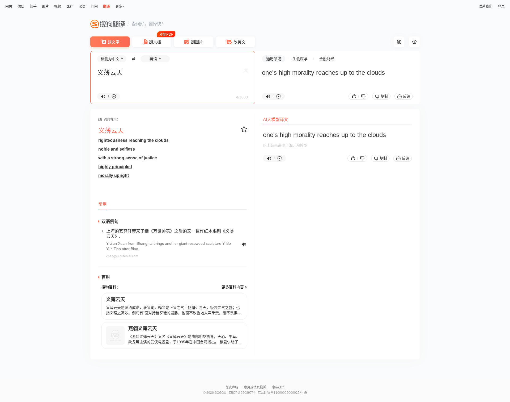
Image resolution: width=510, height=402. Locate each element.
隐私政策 (278, 387)
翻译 (106, 6)
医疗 (69, 6)
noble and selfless (116, 149)
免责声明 (232, 387)
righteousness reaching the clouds (133, 140)
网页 (8, 6)
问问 (94, 6)
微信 (21, 6)
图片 (45, 6)
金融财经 (326, 59)
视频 (57, 6)
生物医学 (300, 59)
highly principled (115, 166)
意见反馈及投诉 (255, 387)
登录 (501, 6)
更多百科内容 (233, 287)
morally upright (113, 175)
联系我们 (485, 6)
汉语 (82, 6)
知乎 (33, 6)
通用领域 (273, 59)
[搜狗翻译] (107, 23)
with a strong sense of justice (127, 158)
